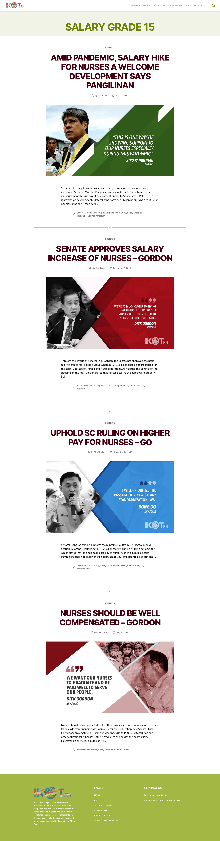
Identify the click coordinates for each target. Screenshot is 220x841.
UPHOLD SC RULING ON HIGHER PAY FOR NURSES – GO (110, 437)
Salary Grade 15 (134, 212)
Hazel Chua (103, 95)
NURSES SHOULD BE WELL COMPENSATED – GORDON (110, 617)
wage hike (81, 388)
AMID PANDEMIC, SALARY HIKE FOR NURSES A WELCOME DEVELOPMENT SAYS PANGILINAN (110, 71)
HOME (97, 795)
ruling (96, 565)
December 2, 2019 (122, 268)
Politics (146, 5)
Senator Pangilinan (96, 216)
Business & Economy (180, 5)
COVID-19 (81, 212)
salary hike (82, 216)
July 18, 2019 (123, 632)
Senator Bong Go (135, 565)
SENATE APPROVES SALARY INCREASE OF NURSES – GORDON (110, 253)
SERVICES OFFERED (103, 805)
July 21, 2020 (122, 95)
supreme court (84, 568)
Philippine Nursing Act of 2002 (112, 212)
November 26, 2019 (122, 452)
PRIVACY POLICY (102, 816)
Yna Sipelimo (100, 452)
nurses (80, 385)
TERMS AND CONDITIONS (106, 821)
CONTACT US (100, 811)
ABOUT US (99, 800)
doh (84, 565)
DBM (79, 565)
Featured (135, 5)
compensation (83, 749)
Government (159, 5)
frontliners (92, 212)
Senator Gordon (136, 385)
